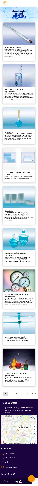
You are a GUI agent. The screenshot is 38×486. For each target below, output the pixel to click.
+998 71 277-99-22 (10, 453)
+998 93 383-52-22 (10, 457)
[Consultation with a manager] (31, 478)
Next (34, 394)
